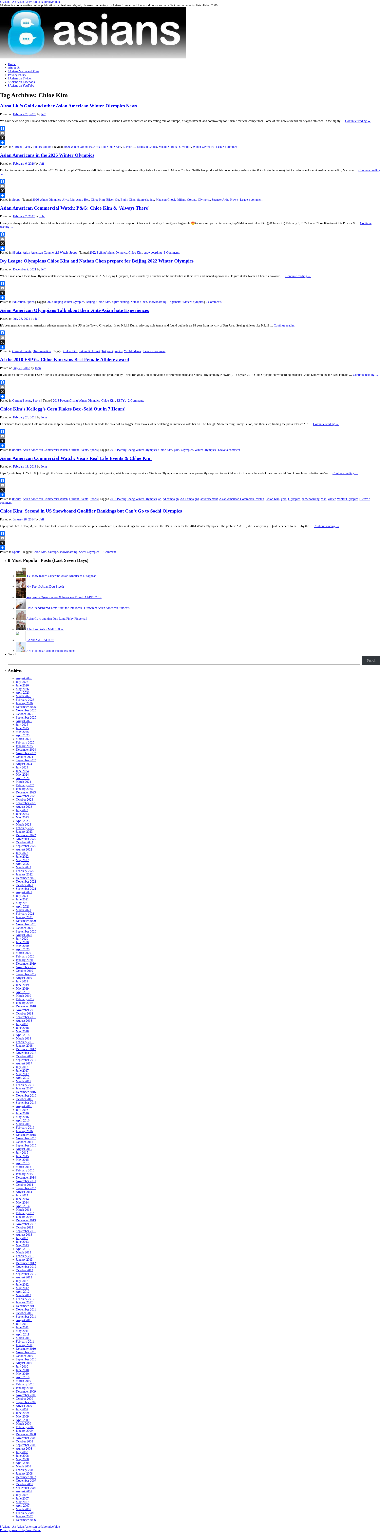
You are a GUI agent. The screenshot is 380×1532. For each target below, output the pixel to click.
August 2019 (24, 977)
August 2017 (24, 1063)
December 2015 (26, 1134)
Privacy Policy (17, 74)
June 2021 (22, 899)
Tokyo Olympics (112, 351)
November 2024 (26, 753)
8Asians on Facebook (21, 82)
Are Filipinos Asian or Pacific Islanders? (51, 650)
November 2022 (26, 838)
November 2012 (26, 1266)
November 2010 (26, 1352)
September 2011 (26, 1316)
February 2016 (25, 1127)
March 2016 (23, 1124)
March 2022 (23, 867)
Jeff (43, 114)
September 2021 (26, 888)
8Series (16, 252)
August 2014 (24, 1191)
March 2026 (23, 696)
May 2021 (22, 903)
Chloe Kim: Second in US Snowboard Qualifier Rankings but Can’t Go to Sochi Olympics (91, 511)
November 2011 (26, 1309)
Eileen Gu (129, 146)
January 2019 (24, 1002)
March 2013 (23, 1252)
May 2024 (22, 774)
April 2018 (22, 1035)
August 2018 (24, 1020)
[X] (190, 138)
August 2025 (24, 721)
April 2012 (22, 1291)
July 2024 (22, 767)
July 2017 (22, 1067)
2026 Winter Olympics (78, 146)
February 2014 (25, 1213)
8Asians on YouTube (21, 85)
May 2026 (22, 689)
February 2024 (25, 785)
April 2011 (22, 1334)
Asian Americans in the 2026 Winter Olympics (47, 155)
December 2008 (26, 1434)
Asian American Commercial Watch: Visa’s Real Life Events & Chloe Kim (76, 458)
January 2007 (24, 1516)
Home (12, 64)
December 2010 (26, 1348)
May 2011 (22, 1331)
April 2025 (22, 735)
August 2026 (24, 678)
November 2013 (26, 1224)
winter (331, 499)
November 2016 (26, 1095)
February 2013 (25, 1256)
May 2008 (22, 1459)
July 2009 (22, 1409)
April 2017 (22, 1077)
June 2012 (22, 1284)
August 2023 (24, 806)
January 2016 (24, 1131)
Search (12, 654)
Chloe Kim (114, 146)
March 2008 (23, 1466)
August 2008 (24, 1448)
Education (18, 302)
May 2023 (22, 817)
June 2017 (22, 1070)
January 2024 (24, 788)
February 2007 (25, 1512)
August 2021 (24, 892)
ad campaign (171, 499)
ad (159, 499)
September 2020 (26, 931)
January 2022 (24, 874)
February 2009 (25, 1427)
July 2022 (22, 853)
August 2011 (24, 1320)
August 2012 (24, 1277)
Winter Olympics (203, 146)
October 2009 (24, 1398)
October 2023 (24, 799)
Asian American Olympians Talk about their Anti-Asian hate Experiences (74, 310)
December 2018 (26, 1006)
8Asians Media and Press (23, 71)
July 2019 (22, 981)
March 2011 (23, 1338)
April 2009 (22, 1420)
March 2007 (23, 1509)
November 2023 (26, 796)
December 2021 (26, 878)
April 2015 (22, 1163)
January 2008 (24, 1473)
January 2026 (24, 703)
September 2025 (26, 717)
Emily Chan (128, 199)
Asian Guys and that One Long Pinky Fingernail (56, 618)
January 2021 (24, 917)
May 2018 (22, 1031)
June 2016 (22, 1113)
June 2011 (22, 1327)
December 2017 (26, 1049)
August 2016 (24, 1106)
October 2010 (24, 1355)
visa (323, 499)
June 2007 (22, 1498)
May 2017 (22, 1074)
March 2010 (23, 1380)
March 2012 (23, 1295)
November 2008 (26, 1437)
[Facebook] (190, 128)
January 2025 (24, 746)
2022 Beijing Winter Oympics (108, 252)
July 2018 (22, 1024)
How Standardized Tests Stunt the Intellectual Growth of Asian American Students (78, 608)
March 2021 (23, 910)
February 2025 (25, 742)
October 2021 (24, 885)
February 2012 (25, 1298)
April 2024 (22, 778)
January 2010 (24, 1388)
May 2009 (22, 1416)
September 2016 (26, 1102)
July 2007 (22, 1495)
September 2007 (26, 1487)
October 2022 (24, 842)
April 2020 (22, 949)
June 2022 (22, 856)
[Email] (190, 133)
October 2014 (24, 1184)
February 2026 (25, 699)
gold (176, 449)
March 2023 (23, 824)
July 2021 (22, 895)
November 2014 (26, 1181)
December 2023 (26, 792)
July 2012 (22, 1281)
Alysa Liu (99, 146)
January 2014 (24, 1216)
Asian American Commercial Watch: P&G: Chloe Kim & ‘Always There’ (75, 208)
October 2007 (24, 1484)
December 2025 (26, 706)
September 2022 (26, 846)
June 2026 (22, 685)
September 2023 (26, 803)
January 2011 (24, 1345)
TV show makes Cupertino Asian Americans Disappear (61, 575)
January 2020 (24, 960)
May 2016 (22, 1117)
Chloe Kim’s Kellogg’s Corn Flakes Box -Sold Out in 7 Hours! (63, 408)
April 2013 (22, 1248)
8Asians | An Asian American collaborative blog (30, 1)
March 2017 (23, 1081)
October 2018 (24, 1013)
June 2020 (22, 942)
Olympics (185, 146)
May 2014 (22, 1202)
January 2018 (24, 1045)
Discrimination (42, 351)
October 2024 (24, 756)
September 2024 (26, 760)
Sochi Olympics (89, 552)
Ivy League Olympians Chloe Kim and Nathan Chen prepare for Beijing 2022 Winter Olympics (97, 260)
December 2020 (26, 920)
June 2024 (22, 771)
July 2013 (22, 1238)
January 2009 (24, 1430)
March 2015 (23, 1166)
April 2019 (22, 992)
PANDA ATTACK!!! (40, 640)
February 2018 (25, 1042)
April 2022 (22, 863)
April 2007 (22, 1505)
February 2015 (25, 1170)
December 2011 (26, 1306)
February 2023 (25, 828)
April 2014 (22, 1206)
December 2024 (26, 749)
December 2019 (26, 963)
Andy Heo (82, 199)
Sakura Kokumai (89, 351)
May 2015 (22, 1159)
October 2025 (24, 714)
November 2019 (26, 967)
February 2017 (25, 1084)
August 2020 (24, 935)
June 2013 (22, 1241)
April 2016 (22, 1120)
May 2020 (22, 945)
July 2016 (22, 1109)
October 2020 (24, 928)
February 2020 (25, 956)
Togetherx (174, 302)
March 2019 (23, 995)
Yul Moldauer (132, 351)
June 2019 (22, 985)
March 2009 (23, 1423)
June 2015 (22, 1156)
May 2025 (22, 731)
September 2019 (26, 974)
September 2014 (26, 1188)
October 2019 (24, 970)
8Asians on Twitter (20, 78)
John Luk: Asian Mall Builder (45, 629)
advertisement (209, 499)
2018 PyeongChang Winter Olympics (76, 400)
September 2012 (26, 1273)
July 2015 (22, 1152)
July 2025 (22, 724)
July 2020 (22, 938)
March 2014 (23, 1209)
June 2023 (22, 813)
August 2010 (24, 1363)
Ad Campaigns (189, 499)
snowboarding (153, 252)
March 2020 (23, 953)
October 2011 (24, 1313)
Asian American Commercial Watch (45, 252)
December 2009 (26, 1391)
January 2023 (24, 831)
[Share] (190, 142)
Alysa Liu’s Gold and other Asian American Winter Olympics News (68, 105)
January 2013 (24, 1259)
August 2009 (24, 1405)
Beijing (90, 302)
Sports (47, 146)
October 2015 (24, 1142)
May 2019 (22, 988)
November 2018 (26, 1010)
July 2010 (22, 1366)
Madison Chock (147, 146)
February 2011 (25, 1341)
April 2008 (22, 1462)
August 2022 (24, 849)
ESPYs (121, 400)
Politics (37, 146)
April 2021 (22, 906)
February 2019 (25, 999)
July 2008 (22, 1452)
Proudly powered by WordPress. (20, 1530)
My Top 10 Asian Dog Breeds (45, 586)
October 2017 (24, 1056)
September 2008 (26, 1445)
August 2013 (24, 1234)
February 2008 (25, 1470)
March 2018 (23, 1038)
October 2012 (24, 1270)
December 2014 (26, 1177)
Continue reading (358, 121)
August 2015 (24, 1149)
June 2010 (22, 1370)
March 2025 (23, 739)
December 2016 (26, 1092)
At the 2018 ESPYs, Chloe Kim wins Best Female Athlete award (64, 359)
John (42, 216)
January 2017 (24, 1088)
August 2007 (24, 1491)
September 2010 (26, 1359)
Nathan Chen (138, 302)
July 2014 (22, 1195)
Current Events (21, 146)
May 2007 (22, 1502)
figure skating (145, 199)
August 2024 (24, 764)
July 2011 (22, 1323)
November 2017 (26, 1052)
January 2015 (24, 1174)
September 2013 (26, 1231)
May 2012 (22, 1288)
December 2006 (26, 1520)
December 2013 (26, 1220)
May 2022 (22, 860)
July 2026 (22, 681)
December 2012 (26, 1263)
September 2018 (26, 1017)
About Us (14, 67)
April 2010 (22, 1377)
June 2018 (22, 1027)
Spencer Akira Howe (225, 199)
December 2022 (26, 835)
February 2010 (25, 1384)
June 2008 (22, 1455)
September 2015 (26, 1145)
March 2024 (23, 781)
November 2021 (26, 881)
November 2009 (26, 1395)
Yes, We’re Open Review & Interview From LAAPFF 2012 (64, 597)
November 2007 (26, 1480)
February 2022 (25, 870)
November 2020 (26, 924)
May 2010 (22, 1373)
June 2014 (22, 1199)
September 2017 (26, 1059)
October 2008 (24, 1441)
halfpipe (53, 552)
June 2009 (22, 1413)
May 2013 (22, 1245)
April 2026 (22, 692)
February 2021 (25, 913)
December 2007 (26, 1477)
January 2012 (24, 1302)
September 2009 (26, 1402)
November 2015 (26, 1138)
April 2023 (22, 821)
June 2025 (22, 728)
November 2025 (26, 710)
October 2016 (24, 1099)
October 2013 (24, 1227)
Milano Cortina (168, 146)
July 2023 (22, 810)
